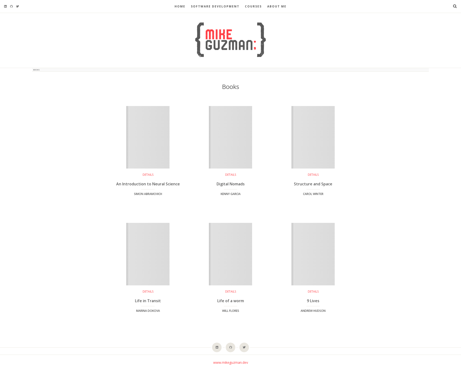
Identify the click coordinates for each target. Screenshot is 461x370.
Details (148, 175)
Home (180, 6)
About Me (276, 6)
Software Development (215, 6)
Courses (253, 6)
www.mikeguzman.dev (230, 362)
